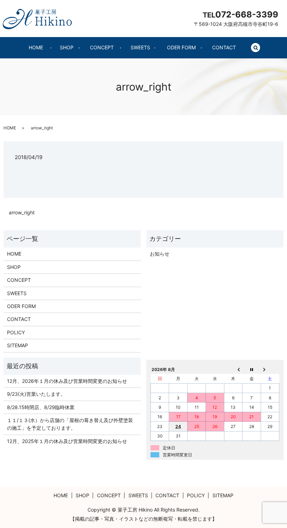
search (259, 48)
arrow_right (22, 212)
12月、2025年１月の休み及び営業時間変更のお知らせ (67, 441)
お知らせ (159, 254)
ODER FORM (181, 47)
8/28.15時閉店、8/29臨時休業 (41, 407)
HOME (36, 47)
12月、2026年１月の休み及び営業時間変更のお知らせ (67, 381)
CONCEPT (102, 47)
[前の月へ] (233, 369)
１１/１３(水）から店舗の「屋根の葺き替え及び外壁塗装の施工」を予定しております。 (70, 424)
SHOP (67, 47)
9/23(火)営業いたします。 (36, 394)
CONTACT (224, 47)
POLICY (16, 332)
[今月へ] (252, 369)
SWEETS (140, 47)
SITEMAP (17, 345)
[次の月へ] (270, 369)
